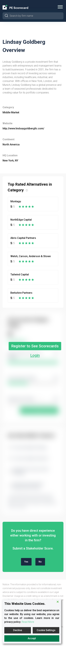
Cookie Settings (46, 630)
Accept (32, 638)
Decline (17, 630)
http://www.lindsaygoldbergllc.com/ (23, 128)
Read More (28, 621)
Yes (26, 561)
